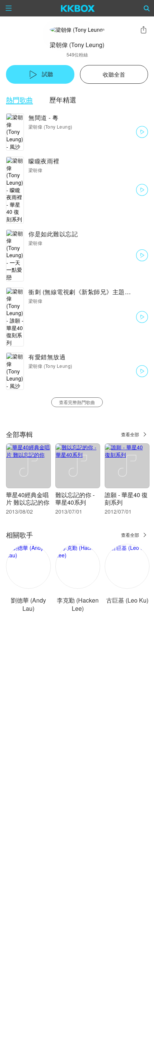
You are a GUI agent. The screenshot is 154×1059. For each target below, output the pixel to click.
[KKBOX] (78, 8)
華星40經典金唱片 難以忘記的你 (27, 498)
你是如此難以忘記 (53, 234)
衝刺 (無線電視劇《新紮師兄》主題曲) (80, 291)
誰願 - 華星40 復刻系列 (126, 498)
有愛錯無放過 (46, 357)
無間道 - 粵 (43, 117)
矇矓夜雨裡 (43, 161)
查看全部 (130, 434)
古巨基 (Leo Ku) (127, 600)
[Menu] (8, 8)
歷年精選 (62, 99)
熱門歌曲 (19, 99)
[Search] (146, 8)
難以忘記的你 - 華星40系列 (75, 498)
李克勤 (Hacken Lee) (78, 604)
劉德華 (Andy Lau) (28, 604)
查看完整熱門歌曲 (77, 402)
